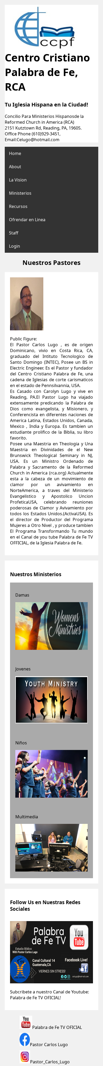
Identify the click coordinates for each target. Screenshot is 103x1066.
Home (15, 153)
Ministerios (20, 193)
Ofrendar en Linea (27, 220)
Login (14, 246)
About (15, 167)
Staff (13, 233)
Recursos (18, 206)
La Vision (18, 180)
